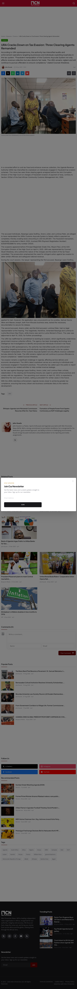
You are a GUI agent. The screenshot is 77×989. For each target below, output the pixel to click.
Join (23, 504)
